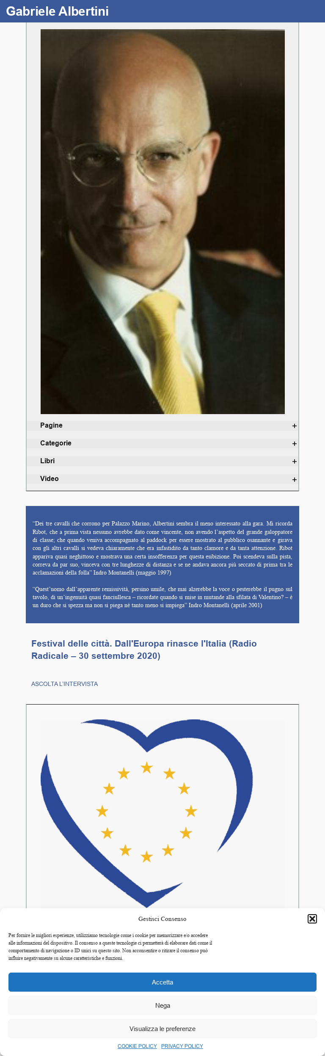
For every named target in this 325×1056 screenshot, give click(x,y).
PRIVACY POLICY (182, 1046)
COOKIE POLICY (137, 1046)
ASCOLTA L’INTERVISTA (64, 683)
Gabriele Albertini (57, 11)
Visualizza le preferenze (162, 1028)
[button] (312, 919)
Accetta (162, 982)
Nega (162, 1005)
